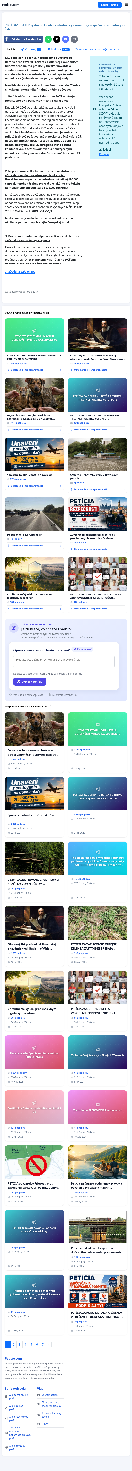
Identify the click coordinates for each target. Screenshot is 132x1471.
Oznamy (32, 49)
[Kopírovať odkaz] (74, 39)
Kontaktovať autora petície (23, 291)
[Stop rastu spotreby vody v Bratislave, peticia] (97, 466)
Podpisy (59, 49)
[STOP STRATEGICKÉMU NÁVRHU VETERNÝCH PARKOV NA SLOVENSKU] (34, 346)
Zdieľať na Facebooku (26, 39)
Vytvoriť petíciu (32, 681)
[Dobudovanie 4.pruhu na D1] (34, 523)
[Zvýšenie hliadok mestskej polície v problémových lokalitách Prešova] (97, 525)
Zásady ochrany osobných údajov (97, 49)
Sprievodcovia (15, 1388)
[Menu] (126, 4)
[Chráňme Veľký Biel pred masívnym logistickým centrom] (34, 585)
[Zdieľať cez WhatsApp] (48, 39)
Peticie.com (11, 5)
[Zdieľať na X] (56, 39)
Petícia (11, 49)
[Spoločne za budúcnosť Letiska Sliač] (34, 464)
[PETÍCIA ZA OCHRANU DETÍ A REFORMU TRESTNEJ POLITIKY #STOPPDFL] (97, 406)
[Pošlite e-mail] (65, 39)
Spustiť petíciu (110, 4)
